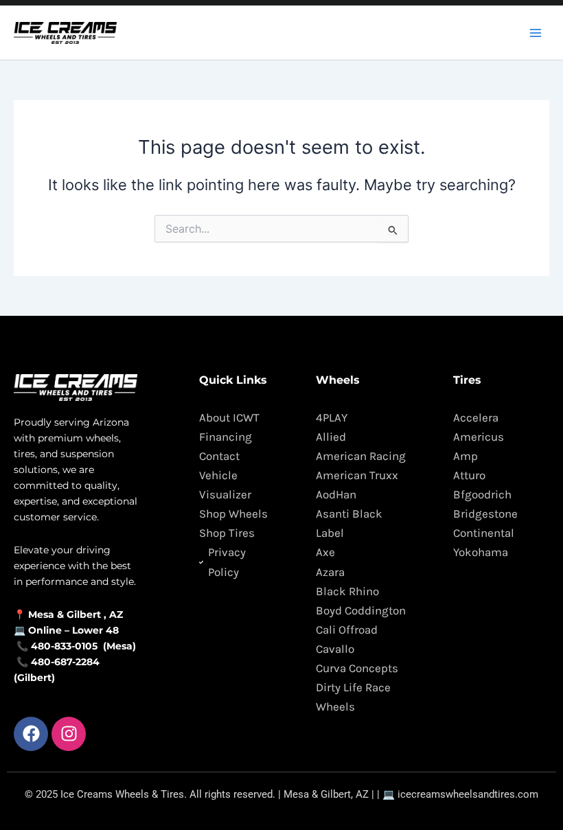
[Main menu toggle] (535, 32)
